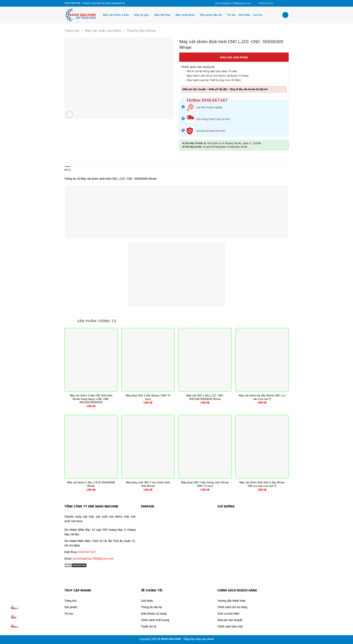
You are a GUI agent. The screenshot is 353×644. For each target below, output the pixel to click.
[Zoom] (69, 114)
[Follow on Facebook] (280, 3)
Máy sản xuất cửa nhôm (103, 31)
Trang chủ (71, 31)
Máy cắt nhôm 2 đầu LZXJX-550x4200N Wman (91, 484)
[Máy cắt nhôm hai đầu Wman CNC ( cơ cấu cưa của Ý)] (262, 359)
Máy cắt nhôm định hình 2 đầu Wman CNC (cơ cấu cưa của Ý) (262, 484)
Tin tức (231, 15)
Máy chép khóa (185, 15)
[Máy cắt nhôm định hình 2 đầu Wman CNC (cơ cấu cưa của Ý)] (262, 446)
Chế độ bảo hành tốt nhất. (211, 130)
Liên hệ (257, 15)
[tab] (67, 169)
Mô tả (67, 169)
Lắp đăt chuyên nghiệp (209, 107)
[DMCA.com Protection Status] (75, 565)
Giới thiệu (244, 15)
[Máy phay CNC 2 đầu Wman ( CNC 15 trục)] (148, 359)
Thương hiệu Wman (141, 31)
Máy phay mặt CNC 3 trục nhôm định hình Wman (148, 484)
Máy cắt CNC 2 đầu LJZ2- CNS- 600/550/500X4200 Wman (205, 397)
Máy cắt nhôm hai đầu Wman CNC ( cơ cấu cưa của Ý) (262, 397)
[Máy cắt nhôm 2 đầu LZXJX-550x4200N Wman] (91, 446)
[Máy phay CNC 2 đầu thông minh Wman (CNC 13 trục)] (205, 446)
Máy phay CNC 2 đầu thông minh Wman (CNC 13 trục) (205, 484)
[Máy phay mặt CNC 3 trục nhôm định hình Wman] (148, 446)
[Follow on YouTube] (287, 3)
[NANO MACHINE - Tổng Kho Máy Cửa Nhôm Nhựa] (80, 15)
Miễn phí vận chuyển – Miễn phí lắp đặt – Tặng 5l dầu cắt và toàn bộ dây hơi (225, 89)
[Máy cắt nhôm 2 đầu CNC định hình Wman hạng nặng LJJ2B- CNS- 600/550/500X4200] (91, 359)
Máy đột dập (162, 15)
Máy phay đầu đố (211, 15)
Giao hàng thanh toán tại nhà (213, 119)
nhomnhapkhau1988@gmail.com (93, 558)
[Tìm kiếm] (285, 15)
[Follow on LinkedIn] (283, 3)
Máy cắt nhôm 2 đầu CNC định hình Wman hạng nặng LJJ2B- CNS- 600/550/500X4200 (91, 399)
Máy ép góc (141, 15)
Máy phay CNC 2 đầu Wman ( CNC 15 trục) (148, 397)
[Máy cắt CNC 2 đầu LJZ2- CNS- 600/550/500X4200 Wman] (205, 359)
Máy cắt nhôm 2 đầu (116, 15)
